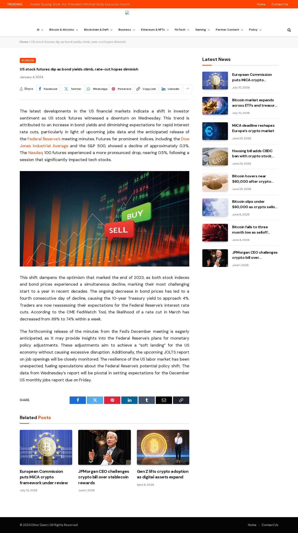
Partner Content (227, 30)
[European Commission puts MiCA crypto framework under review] (46, 447)
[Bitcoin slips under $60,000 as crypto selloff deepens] (215, 207)
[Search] (289, 30)
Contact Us (279, 4)
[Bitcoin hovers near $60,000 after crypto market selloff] (215, 182)
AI (38, 30)
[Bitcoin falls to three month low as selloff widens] (215, 233)
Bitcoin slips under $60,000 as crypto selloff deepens (255, 204)
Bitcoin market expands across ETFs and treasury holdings (254, 102)
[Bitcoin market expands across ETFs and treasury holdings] (215, 106)
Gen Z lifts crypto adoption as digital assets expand (162, 474)
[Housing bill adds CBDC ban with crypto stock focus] (215, 156)
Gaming (200, 30)
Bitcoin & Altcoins (61, 30)
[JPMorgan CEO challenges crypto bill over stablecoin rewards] (104, 447)
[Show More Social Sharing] (187, 89)
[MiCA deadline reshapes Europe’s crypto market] (215, 131)
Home (261, 4)
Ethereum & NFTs (153, 30)
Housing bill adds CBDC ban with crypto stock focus (252, 153)
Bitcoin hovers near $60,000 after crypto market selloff (251, 179)
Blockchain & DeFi (96, 30)
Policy (253, 30)
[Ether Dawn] (149, 16)
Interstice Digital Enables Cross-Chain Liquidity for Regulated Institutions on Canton (82, 4)
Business (125, 30)
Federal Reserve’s (44, 138)
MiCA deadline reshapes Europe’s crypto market (253, 128)
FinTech (180, 30)
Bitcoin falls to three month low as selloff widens (250, 229)
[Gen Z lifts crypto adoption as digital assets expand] (163, 447)
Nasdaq (35, 152)
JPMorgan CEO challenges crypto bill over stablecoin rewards (103, 477)
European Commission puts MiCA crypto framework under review (44, 477)
